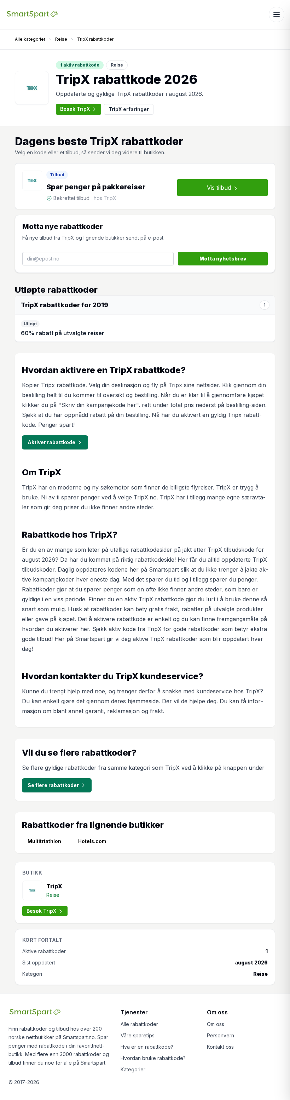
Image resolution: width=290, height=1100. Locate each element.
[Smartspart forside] (32, 14)
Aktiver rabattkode (51, 442)
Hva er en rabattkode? (147, 1047)
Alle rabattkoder (139, 1024)
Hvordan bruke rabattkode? (153, 1058)
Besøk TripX (75, 109)
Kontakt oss (220, 1047)
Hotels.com (92, 841)
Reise (61, 39)
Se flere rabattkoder (53, 785)
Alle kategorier (30, 39)
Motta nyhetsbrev (222, 259)
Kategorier (133, 1069)
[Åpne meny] (276, 14)
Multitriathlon (44, 841)
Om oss (215, 1024)
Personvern (220, 1035)
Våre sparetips (138, 1035)
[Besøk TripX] (32, 88)
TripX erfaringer (129, 109)
